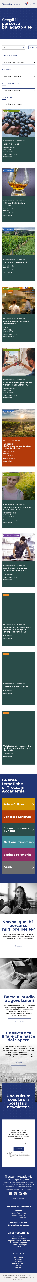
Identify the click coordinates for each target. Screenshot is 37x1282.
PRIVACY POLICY (14, 1277)
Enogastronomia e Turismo (18, 1241)
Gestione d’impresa (18, 1243)
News (18, 1265)
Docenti (18, 1260)
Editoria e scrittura (18, 1239)
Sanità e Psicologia (18, 1245)
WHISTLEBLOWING (24, 1277)
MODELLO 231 (20, 1279)
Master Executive (18, 1215)
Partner (18, 1261)
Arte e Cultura (18, 1237)
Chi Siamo (18, 1258)
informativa (14, 1153)
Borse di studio (18, 1263)
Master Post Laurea (18, 1213)
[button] (31, 4)
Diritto (18, 1247)
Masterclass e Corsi (18, 1222)
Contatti (18, 1267)
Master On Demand (18, 1218)
